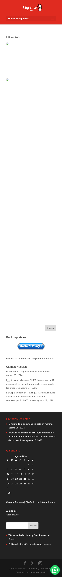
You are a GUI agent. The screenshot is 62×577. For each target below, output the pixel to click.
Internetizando (47, 502)
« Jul (8, 492)
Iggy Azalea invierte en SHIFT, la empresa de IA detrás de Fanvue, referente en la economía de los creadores (30, 384)
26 (16, 483)
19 (16, 479)
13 (20, 474)
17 (8, 479)
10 (8, 474)
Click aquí (49, 358)
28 (25, 483)
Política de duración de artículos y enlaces (29, 544)
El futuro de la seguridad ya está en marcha (28, 371)
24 (8, 483)
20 (20, 479)
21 (25, 479)
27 (20, 483)
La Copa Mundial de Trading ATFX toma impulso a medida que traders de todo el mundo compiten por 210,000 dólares (30, 396)
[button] (55, 570)
